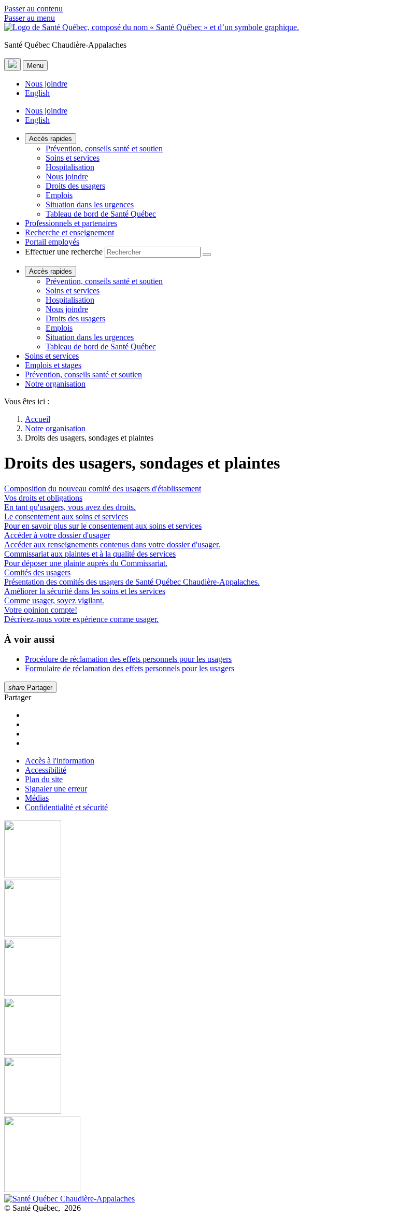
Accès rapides (50, 139)
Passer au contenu (33, 8)
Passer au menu (29, 17)
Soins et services (73, 157)
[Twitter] (199, 1027)
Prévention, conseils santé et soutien (104, 148)
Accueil (37, 419)
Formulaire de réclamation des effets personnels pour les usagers (129, 668)
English (37, 93)
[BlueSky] (199, 1155)
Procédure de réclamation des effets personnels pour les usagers (128, 659)
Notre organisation (55, 383)
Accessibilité (45, 770)
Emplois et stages (53, 365)
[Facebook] (199, 850)
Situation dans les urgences (90, 204)
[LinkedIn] (199, 1086)
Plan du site (44, 779)
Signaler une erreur (56, 788)
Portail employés (52, 241)
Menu (35, 65)
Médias (37, 798)
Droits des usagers (75, 185)
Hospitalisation (70, 167)
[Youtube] (199, 968)
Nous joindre (46, 83)
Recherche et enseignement (69, 232)
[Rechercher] (207, 254)
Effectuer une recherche (64, 251)
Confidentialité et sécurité (66, 807)
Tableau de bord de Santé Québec (101, 213)
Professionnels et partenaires (71, 223)
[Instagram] (199, 909)
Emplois (59, 195)
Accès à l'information (59, 760)
